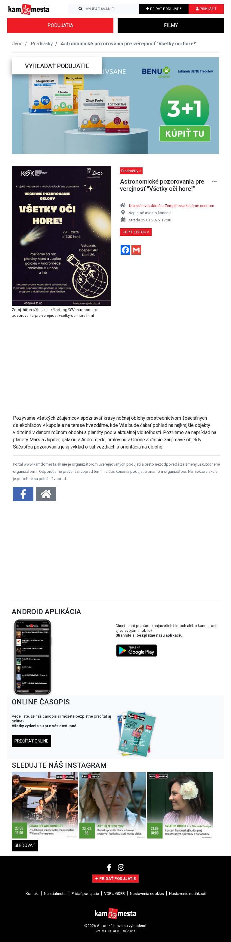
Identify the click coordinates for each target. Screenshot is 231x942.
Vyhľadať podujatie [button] (57, 66)
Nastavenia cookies (147, 893)
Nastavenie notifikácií (187, 893)
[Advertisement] (116, 368)
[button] (23, 105)
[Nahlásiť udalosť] (214, 181)
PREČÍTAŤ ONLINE (31, 741)
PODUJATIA (60, 25)
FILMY (171, 25)
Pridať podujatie (85, 893)
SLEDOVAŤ (24, 845)
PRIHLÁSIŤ (208, 9)
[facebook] (110, 867)
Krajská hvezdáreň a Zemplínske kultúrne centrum (171, 205)
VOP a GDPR (114, 893)
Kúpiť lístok (135, 232)
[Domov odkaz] (46, 496)
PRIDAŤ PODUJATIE (165, 9)
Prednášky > (131, 171)
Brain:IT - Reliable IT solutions (115, 930)
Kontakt (32, 893)
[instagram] (121, 867)
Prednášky (42, 43)
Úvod (17, 43)
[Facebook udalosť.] (24, 496)
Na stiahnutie (55, 893)
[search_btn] (80, 9)
